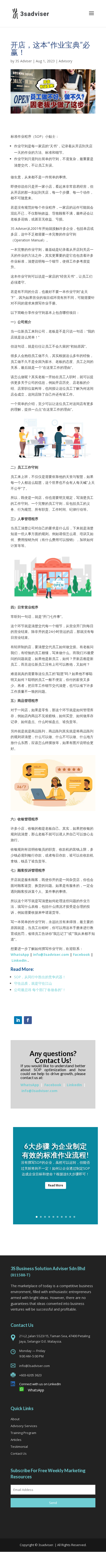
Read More (55, 1185)
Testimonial (19, 1446)
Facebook (81, 954)
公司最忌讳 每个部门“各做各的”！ (40, 989)
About (15, 1419)
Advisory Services (24, 1426)
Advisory (65, 61)
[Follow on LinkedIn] (18, 1020)
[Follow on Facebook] (28, 1020)
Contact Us (19, 1453)
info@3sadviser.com (51, 954)
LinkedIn (19, 960)
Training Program (23, 1433)
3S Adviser (23, 61)
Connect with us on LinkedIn (40, 1384)
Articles (16, 1439)
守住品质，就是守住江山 (33, 983)
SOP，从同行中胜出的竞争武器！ (40, 977)
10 (74, 1217)
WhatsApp (20, 954)
